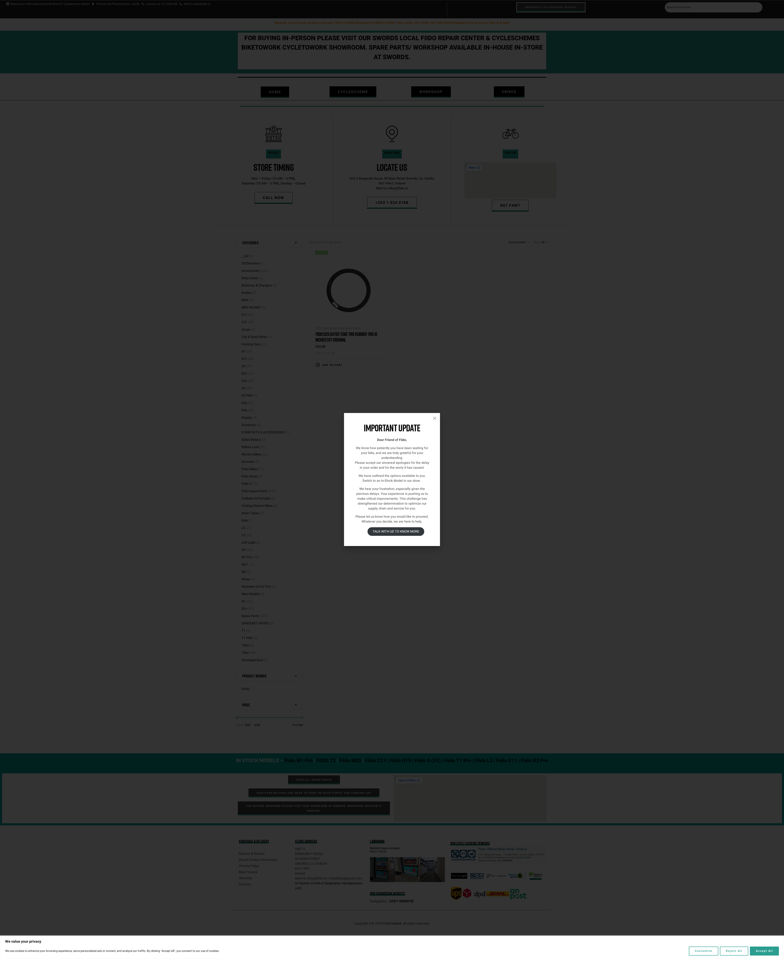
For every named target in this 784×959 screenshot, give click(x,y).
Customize (703, 951)
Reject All (734, 951)
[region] (392, 947)
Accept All (764, 951)
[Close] (434, 418)
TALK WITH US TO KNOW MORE (396, 531)
